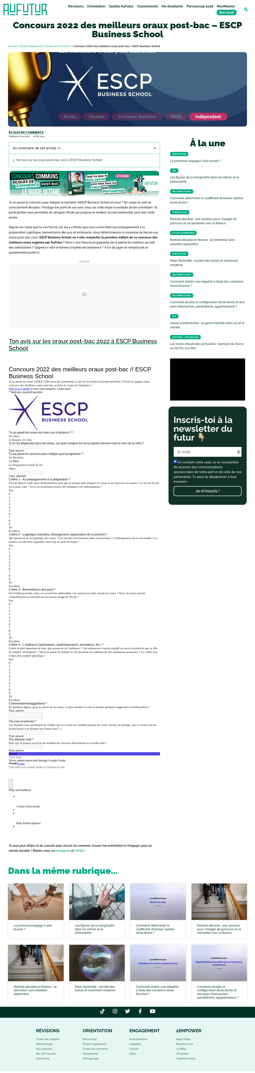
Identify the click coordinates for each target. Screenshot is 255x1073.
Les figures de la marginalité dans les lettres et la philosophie (94, 929)
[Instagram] (115, 1011)
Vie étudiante (172, 6)
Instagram (63, 850)
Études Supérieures (31, 46)
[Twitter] (127, 1011)
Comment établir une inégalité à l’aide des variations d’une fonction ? (157, 990)
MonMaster (226, 6)
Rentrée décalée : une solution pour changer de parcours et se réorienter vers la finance (219, 929)
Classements (147, 6)
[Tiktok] (102, 1011)
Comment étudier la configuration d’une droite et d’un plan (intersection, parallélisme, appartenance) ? (218, 992)
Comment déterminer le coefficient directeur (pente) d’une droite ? (155, 929)
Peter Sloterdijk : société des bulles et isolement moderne (95, 988)
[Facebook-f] (140, 1011)
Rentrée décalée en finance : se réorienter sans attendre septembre (35, 990)
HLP (174, 170)
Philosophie (179, 154)
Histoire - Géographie (185, 337)
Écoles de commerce (58, 46)
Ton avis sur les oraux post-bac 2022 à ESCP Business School (59, 160)
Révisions (76, 6)
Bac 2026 (226, 12)
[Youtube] (152, 1011)
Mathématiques (181, 191)
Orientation (96, 6)
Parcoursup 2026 (199, 6)
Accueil (12, 46)
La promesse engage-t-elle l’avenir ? (195, 161)
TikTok (79, 850)
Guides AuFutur (121, 6)
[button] (246, 9)
